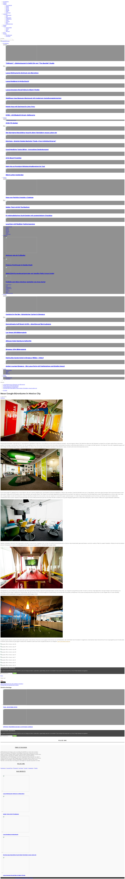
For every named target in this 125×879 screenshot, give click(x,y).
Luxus (4, 26)
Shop (4, 32)
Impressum (18, 877)
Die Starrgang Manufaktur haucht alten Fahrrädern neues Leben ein (31, 133)
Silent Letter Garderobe (14, 175)
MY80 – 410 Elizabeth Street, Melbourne (20, 115)
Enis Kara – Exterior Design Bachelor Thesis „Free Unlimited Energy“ (31, 141)
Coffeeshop (9, 19)
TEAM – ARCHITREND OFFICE (10, 707)
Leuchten (8, 12)
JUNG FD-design (12, 123)
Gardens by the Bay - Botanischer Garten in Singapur (25, 314)
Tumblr (25, 768)
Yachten (8, 31)
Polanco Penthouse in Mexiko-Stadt (19, 265)
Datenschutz (25, 877)
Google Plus (9, 768)
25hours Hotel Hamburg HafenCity (18, 341)
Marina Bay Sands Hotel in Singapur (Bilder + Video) (25, 358)
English (5, 33)
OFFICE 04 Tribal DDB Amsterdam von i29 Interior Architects (18, 726)
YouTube (21, 768)
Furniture (8, 36)
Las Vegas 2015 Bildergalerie (16, 332)
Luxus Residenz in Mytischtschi (17, 81)
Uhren (7, 28)
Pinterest (15, 768)
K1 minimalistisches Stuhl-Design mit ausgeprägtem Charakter (29, 215)
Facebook (3, 768)
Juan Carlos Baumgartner (63, 641)
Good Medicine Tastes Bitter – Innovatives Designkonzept (27, 149)
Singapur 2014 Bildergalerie (16, 349)
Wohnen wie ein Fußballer (15, 255)
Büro (7, 22)
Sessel (7, 6)
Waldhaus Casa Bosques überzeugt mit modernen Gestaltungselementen (33, 98)
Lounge (8, 21)
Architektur (6, 1)
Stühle (7, 7)
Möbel (4, 4)
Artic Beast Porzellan (13, 158)
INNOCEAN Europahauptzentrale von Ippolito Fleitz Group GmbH (30, 273)
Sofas (7, 11)
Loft (7, 16)
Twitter (36, 768)
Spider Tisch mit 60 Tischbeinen (17, 207)
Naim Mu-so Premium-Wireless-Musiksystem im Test (25, 166)
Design (5, 2)
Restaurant (8, 17)
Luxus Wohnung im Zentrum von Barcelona (22, 73)
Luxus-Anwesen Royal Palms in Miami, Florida (22, 90)
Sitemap (31, 877)
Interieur (5, 14)
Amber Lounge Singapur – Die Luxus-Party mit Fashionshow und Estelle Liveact (35, 366)
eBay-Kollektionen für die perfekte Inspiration (12, 683)
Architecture (9, 35)
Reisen (4, 25)
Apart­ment (8, 15)
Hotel (7, 20)
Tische (7, 9)
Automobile (9, 27)
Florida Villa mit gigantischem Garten (10, 685)
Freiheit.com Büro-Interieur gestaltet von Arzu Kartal (25, 282)
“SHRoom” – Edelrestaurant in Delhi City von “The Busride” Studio (30, 63)
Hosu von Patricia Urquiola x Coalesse (19, 197)
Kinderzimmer (9, 24)
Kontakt (5, 390)
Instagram (30, 768)
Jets (7, 30)
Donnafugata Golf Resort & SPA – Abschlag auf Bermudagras (28, 324)
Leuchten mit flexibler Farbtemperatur (20, 224)
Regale (7, 10)
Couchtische (9, 5)
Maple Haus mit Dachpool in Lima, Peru (20, 106)
